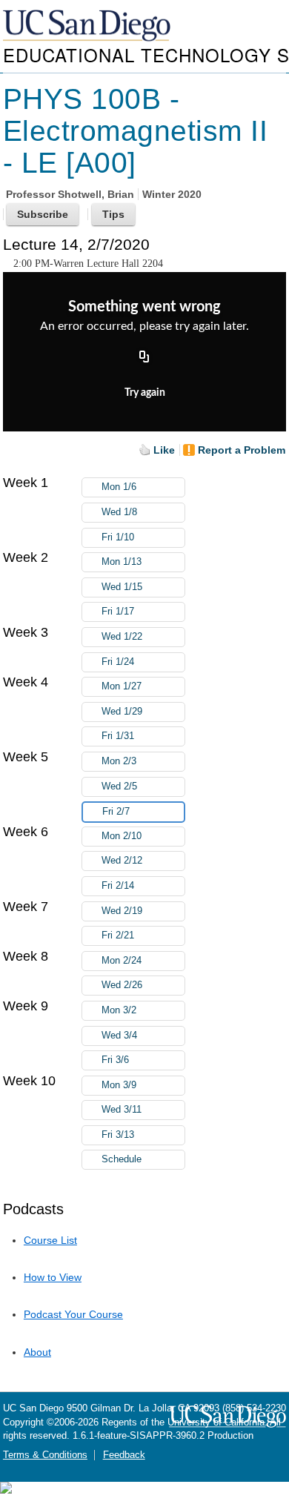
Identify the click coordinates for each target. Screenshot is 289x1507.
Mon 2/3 (119, 761)
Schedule (122, 1159)
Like (164, 450)
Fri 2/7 (116, 812)
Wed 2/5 (119, 786)
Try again (144, 393)
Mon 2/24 (122, 960)
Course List (50, 1240)
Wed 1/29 (122, 711)
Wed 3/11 (122, 1109)
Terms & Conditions (45, 1455)
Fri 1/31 (118, 736)
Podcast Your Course (73, 1314)
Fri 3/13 (118, 1135)
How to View (53, 1277)
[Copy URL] (144, 358)
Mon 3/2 (119, 1010)
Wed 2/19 (122, 911)
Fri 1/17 (118, 611)
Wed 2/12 (122, 860)
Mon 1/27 (122, 686)
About (37, 1352)
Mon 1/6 (119, 487)
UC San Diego (88, 26)
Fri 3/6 (115, 1060)
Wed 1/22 (122, 637)
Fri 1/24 (118, 662)
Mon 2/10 (122, 836)
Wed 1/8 (119, 512)
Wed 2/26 (122, 985)
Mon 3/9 (119, 1085)
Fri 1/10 (118, 537)
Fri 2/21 (118, 935)
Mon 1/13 (122, 562)
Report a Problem (241, 450)
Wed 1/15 (122, 587)
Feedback (124, 1455)
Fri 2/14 (118, 886)
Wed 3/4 (119, 1035)
